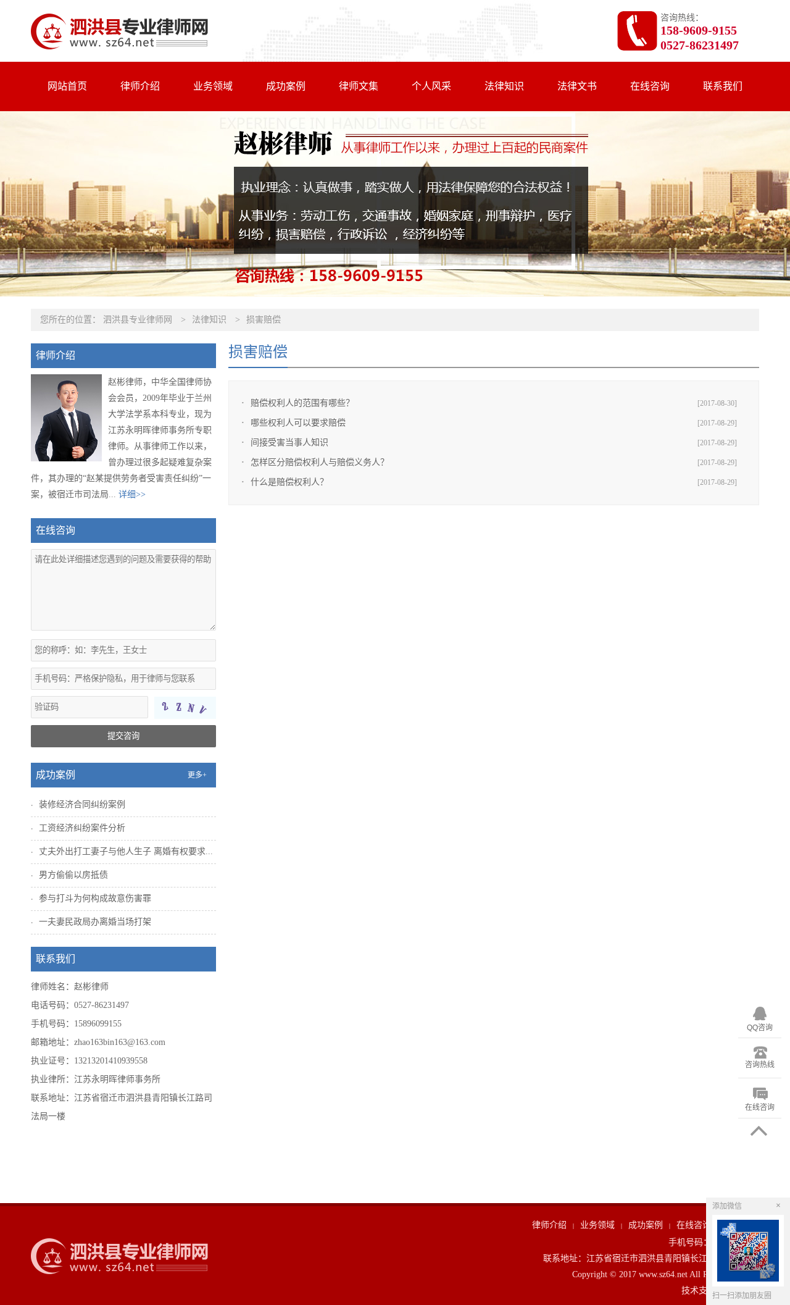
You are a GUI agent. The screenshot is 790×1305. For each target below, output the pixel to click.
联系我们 (722, 86)
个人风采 (431, 86)
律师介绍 (140, 86)
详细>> (132, 494)
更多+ (197, 775)
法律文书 (577, 86)
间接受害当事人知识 (289, 442)
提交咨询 (123, 736)
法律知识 (504, 86)
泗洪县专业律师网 (137, 319)
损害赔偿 (263, 319)
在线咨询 (650, 86)
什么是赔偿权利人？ (289, 482)
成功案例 (286, 86)
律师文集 (358, 86)
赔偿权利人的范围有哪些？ (302, 403)
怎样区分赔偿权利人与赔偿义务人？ (320, 462)
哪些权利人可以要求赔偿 (298, 422)
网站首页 (67, 86)
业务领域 (213, 86)
